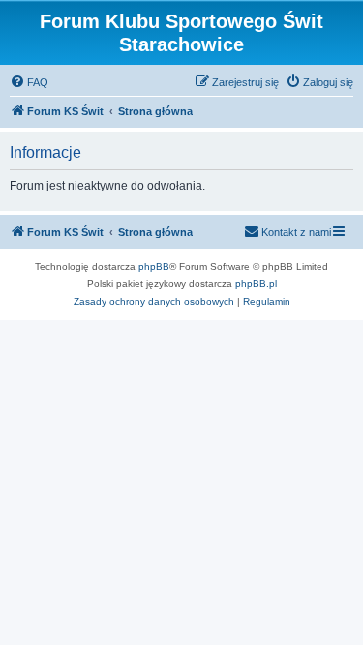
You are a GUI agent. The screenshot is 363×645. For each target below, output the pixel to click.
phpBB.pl (256, 284)
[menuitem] (29, 82)
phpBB (153, 266)
